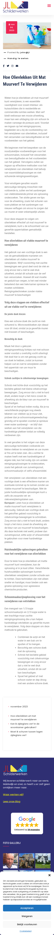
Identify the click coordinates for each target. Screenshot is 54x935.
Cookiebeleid (26, 931)
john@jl (25, 52)
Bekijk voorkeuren (27, 924)
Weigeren (27, 916)
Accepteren (27, 908)
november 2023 (19, 706)
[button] (49, 875)
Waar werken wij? (13, 794)
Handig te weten (18, 58)
